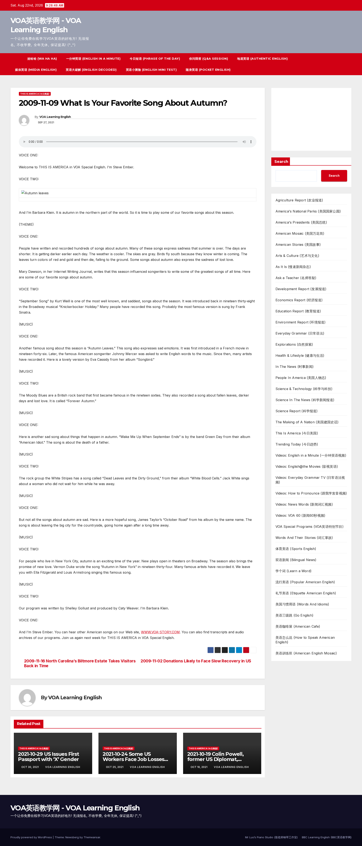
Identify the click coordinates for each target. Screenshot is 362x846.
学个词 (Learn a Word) (293, 571)
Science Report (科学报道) (296, 411)
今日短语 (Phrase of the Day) (155, 59)
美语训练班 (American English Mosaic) (306, 653)
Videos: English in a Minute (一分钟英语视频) (310, 455)
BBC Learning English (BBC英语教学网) (327, 837)
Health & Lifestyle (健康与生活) (300, 355)
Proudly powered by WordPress (31, 837)
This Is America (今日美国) (34, 94)
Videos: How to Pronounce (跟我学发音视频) (311, 493)
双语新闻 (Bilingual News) (296, 560)
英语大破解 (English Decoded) (91, 70)
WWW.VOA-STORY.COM (160, 632)
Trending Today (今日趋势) (296, 444)
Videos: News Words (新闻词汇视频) (304, 504)
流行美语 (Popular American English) (305, 582)
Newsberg (72, 837)
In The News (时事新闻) (294, 366)
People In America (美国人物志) (300, 378)
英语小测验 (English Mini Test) (151, 70)
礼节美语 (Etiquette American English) (305, 593)
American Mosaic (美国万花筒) (300, 233)
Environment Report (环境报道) (300, 322)
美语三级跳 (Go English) (294, 615)
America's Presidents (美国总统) (301, 222)
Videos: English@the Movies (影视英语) (306, 466)
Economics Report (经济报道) (299, 300)
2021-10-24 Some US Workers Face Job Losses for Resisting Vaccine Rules (136, 759)
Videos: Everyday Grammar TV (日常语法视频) (310, 479)
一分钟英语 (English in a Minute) (93, 59)
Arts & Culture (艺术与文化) (297, 256)
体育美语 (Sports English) (295, 549)
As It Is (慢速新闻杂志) (293, 267)
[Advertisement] (311, 119)
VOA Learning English (55, 117)
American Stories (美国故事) (298, 244)
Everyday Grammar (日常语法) (300, 333)
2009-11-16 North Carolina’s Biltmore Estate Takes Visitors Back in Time (80, 663)
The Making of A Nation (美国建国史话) (307, 422)
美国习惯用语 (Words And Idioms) (302, 604)
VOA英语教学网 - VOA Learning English (75, 808)
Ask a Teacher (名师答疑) (296, 278)
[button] (340, 64)
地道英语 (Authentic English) (262, 59)
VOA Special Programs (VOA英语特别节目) (309, 526)
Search (281, 161)
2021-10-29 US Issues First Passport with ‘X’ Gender (48, 756)
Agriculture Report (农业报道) (299, 200)
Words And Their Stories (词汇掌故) (304, 538)
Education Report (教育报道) (298, 311)
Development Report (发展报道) (301, 289)
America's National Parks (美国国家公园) (308, 211)
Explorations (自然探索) (294, 344)
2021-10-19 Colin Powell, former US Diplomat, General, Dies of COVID (215, 759)
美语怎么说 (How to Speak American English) (305, 639)
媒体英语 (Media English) (36, 70)
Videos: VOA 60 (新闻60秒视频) (300, 515)
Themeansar (92, 837)
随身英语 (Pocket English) (208, 70)
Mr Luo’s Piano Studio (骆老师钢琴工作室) (271, 837)
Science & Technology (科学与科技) (304, 389)
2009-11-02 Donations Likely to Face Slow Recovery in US (196, 661)
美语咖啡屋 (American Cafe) (297, 626)
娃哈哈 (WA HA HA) (42, 59)
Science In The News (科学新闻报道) (305, 400)
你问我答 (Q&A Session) (208, 59)
